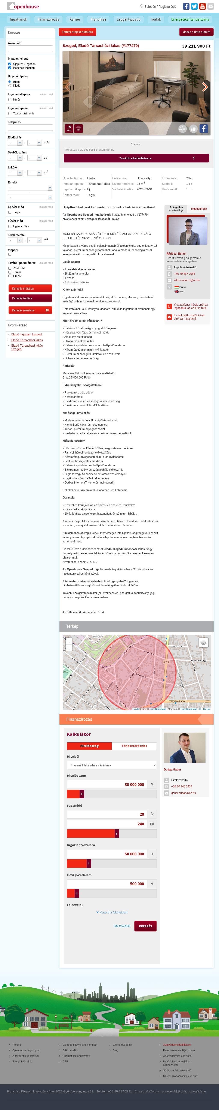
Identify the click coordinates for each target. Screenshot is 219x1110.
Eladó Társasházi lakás (27, 340)
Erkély (17, 276)
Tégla (16, 212)
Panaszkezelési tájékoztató (179, 1050)
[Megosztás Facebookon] (204, 128)
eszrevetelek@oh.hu (174, 1091)
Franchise (98, 19)
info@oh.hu (152, 1091)
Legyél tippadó (129, 19)
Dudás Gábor (172, 769)
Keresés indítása (23, 288)
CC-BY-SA (204, 709)
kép (69, 128)
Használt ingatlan (24, 67)
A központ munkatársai (25, 1055)
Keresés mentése (23, 310)
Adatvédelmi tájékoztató (177, 1055)
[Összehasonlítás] (182, 128)
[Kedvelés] (193, 128)
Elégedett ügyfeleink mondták (80, 1044)
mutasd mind (46, 94)
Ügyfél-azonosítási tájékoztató (180, 1076)
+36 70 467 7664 (184, 273)
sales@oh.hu (197, 1091)
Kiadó (16, 85)
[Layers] (203, 642)
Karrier (75, 19)
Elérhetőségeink (122, 1044)
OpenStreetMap (157, 709)
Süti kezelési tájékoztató (177, 1070)
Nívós (17, 99)
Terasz (17, 272)
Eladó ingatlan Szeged (26, 334)
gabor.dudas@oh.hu (183, 793)
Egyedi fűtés (21, 226)
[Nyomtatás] (78, 128)
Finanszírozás (48, 19)
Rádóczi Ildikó (176, 253)
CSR (65, 1061)
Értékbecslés (70, 1050)
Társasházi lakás (23, 113)
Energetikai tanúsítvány (190, 19)
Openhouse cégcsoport (26, 1050)
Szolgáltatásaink (22, 1061)
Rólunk (16, 1044)
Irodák (156, 19)
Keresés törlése (22, 298)
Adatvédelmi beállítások (177, 1044)
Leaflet (136, 709)
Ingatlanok (18, 19)
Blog (115, 1050)
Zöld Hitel (19, 268)
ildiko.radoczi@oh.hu (187, 280)
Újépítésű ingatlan (24, 64)
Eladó (16, 81)
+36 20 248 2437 (181, 786)
